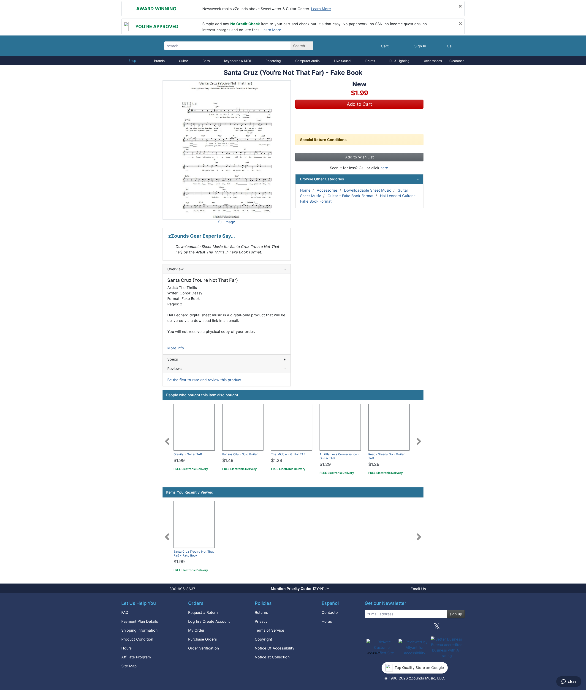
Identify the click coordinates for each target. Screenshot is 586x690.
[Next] (418, 438)
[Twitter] (436, 628)
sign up (456, 614)
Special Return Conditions (323, 139)
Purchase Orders (202, 639)
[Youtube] (459, 628)
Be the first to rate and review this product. (204, 380)
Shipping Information (139, 630)
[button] (226, 150)
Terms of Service (269, 630)
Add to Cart (359, 104)
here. (384, 168)
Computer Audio (307, 61)
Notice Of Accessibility (274, 648)
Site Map (129, 666)
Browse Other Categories (359, 179)
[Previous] (167, 438)
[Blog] (369, 628)
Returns (261, 612)
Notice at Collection (272, 657)
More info (175, 348)
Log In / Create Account (209, 621)
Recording (273, 61)
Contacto (330, 612)
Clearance (456, 61)
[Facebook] (392, 628)
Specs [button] (226, 359)
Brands (159, 61)
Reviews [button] (226, 368)
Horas (327, 621)
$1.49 (227, 460)
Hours (126, 648)
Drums (370, 61)
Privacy (261, 621)
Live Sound (342, 61)
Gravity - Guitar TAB (188, 454)
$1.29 (276, 460)
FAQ (124, 612)
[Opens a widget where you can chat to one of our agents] (568, 682)
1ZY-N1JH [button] (300, 588)
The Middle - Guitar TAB (288, 454)
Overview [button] (226, 269)
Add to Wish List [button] (359, 157)
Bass (206, 61)
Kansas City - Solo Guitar (240, 454)
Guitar (183, 61)
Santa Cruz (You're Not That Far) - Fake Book (194, 553)
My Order (196, 630)
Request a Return (203, 612)
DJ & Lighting (399, 61)
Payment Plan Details (139, 621)
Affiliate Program (136, 657)
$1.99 (179, 460)
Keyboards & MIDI (237, 61)
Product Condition (137, 639)
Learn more (321, 8)
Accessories (433, 61)
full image (226, 222)
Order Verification (203, 648)
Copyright (263, 639)
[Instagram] (414, 628)
